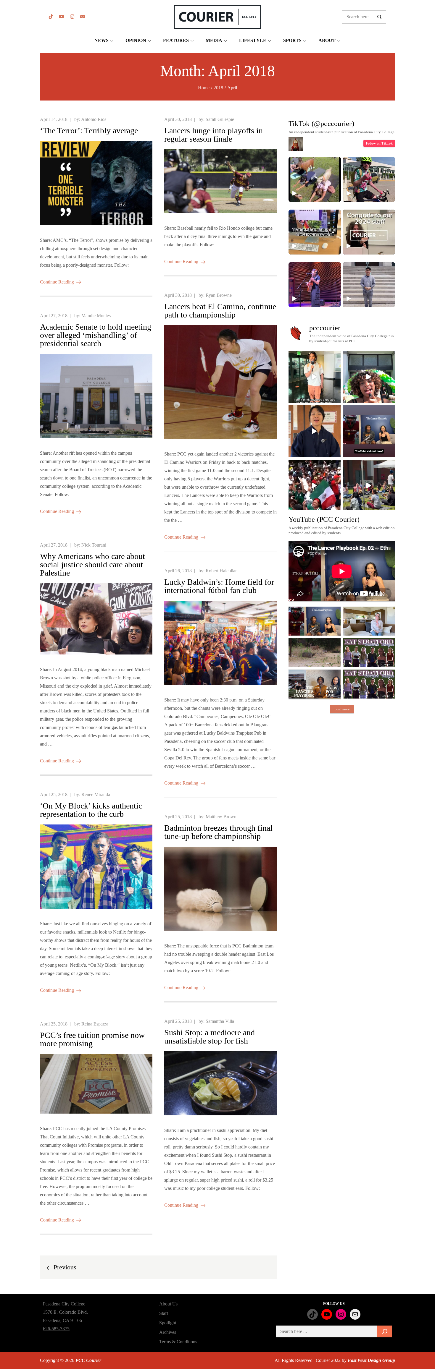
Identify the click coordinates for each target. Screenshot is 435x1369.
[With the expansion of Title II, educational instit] (315, 431)
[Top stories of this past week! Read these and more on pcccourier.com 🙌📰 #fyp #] (369, 284)
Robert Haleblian (222, 570)
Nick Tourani (93, 544)
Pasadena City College (64, 1303)
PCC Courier (88, 1360)
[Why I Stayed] (369, 621)
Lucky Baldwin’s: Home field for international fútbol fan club (219, 586)
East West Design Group (371, 1360)
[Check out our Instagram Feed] (72, 16)
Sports (292, 40)
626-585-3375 (56, 1328)
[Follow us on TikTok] (51, 16)
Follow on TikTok (379, 143)
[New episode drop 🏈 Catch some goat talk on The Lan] (369, 431)
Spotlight (167, 1322)
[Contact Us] (82, 16)
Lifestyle (252, 40)
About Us (168, 1303)
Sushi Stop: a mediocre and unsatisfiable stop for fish (209, 1036)
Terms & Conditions (178, 1341)
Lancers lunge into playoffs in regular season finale (213, 134)
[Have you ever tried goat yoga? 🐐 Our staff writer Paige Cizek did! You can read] (315, 179)
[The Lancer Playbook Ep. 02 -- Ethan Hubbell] (315, 621)
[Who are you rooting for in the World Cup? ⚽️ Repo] (315, 486)
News (101, 40)
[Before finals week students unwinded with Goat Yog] (369, 486)
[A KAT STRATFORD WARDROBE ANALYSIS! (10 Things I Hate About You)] (369, 684)
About (327, 40)
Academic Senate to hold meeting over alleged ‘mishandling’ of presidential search (95, 335)
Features (176, 40)
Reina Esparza (94, 1023)
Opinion (135, 40)
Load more (341, 709)
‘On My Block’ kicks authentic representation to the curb (91, 810)
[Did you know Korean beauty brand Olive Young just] (369, 377)
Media (214, 40)
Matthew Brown (221, 816)
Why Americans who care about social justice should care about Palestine (92, 564)
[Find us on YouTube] (61, 16)
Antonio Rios (93, 119)
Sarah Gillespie (220, 119)
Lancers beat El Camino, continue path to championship (220, 310)
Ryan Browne (219, 295)
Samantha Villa (220, 1021)
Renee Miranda (95, 794)
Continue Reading (57, 281)
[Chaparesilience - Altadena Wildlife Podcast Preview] (315, 652)
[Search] (384, 1331)
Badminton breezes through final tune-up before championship (218, 832)
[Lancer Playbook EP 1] (315, 684)
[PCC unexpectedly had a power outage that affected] (315, 377)
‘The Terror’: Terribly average (89, 130)
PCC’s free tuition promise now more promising (92, 1039)
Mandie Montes (96, 315)
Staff (163, 1313)
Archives (167, 1332)
